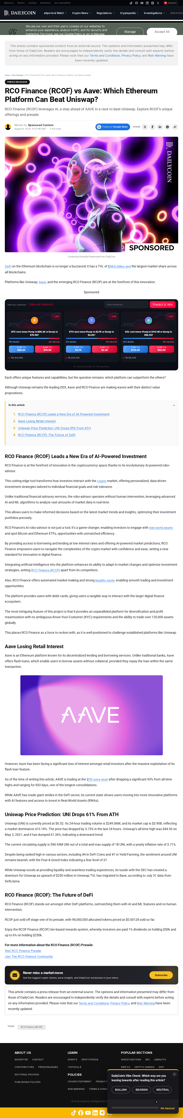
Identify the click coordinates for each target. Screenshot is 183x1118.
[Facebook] (136, 3)
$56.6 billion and (119, 266)
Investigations (131, 1059)
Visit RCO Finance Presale (23, 951)
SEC (147, 1059)
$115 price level (97, 779)
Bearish (142, 1089)
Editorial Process (27, 1074)
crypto (101, 481)
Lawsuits (160, 1059)
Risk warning (76, 1089)
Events (21, 3)
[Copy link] (175, 127)
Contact (32, 3)
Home (7, 75)
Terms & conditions (102, 1089)
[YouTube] (141, 3)
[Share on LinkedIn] (160, 127)
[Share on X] (145, 127)
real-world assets (161, 528)
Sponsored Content (40, 125)
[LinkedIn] (147, 3)
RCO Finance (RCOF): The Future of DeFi (46, 435)
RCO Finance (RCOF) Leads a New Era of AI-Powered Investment (64, 414)
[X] (158, 3)
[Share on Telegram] (167, 127)
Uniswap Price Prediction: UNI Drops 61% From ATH (54, 428)
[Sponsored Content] (8, 126)
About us (9, 3)
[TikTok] (131, 3)
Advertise (45, 3)
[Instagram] (152, 3)
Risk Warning (157, 55)
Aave (42, 282)
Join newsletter (62, 3)
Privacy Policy (131, 55)
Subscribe (161, 975)
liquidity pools (104, 580)
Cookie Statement (80, 1081)
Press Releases (17, 75)
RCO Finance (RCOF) (45, 570)
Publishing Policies (27, 1082)
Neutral (162, 1089)
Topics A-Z (74, 1067)
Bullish (121, 1089)
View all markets (41, 304)
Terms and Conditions (105, 55)
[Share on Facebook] (152, 127)
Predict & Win (163, 304)
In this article (17, 404)
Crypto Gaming (144, 1067)
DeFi (8, 266)
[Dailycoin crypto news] (20, 12)
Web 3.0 (125, 1067)
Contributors (24, 1067)
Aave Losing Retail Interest (37, 421)
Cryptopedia (89, 1059)
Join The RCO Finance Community (29, 956)
